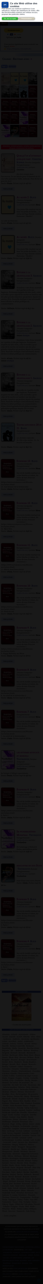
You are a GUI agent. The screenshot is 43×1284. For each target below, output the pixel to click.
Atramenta (7, 1253)
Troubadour (23, 759)
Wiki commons (33, 1261)
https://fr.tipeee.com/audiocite (19, 49)
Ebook (30, 1255)
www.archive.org (20, 1269)
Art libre (28, 1250)
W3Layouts (7, 1274)
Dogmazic (23, 1255)
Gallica (6, 1258)
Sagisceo (37, 275)
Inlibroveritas (16, 1258)
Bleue (33, 197)
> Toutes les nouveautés (21, 1025)
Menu (4, 23)
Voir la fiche (8, 189)
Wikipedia (7, 1263)
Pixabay (25, 1263)
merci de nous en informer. (27, 1232)
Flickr (36, 1255)
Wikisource (16, 1263)
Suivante (12, 66)
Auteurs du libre (28, 1253)
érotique (26, 335)
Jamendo (26, 1258)
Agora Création (24, 1274)
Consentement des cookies (13, 1247)
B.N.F (38, 1253)
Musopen (23, 1261)
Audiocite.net (22, 167)
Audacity (16, 1253)
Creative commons (10, 1255)
